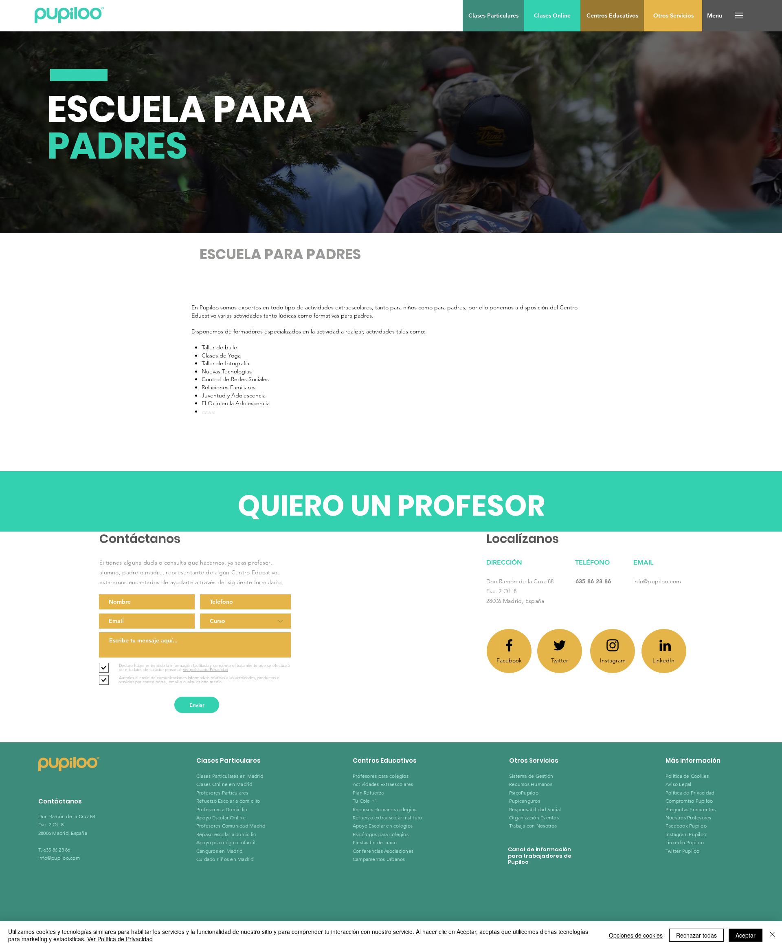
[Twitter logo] (559, 645)
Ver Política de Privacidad (120, 939)
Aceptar (746, 935)
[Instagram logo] (612, 645)
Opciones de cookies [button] (636, 935)
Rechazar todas (696, 935)
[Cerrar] (772, 935)
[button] (714, 15)
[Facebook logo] (509, 645)
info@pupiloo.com (657, 581)
